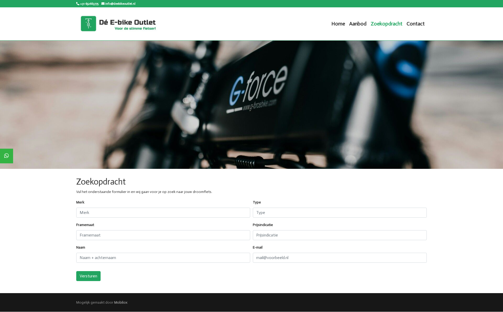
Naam (80, 247)
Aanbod (358, 23)
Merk (80, 202)
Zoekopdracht (386, 23)
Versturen (88, 275)
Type (257, 202)
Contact (416, 23)
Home (338, 23)
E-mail (258, 247)
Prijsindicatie (263, 225)
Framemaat (85, 225)
